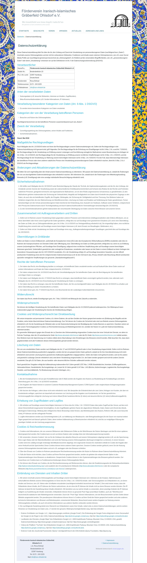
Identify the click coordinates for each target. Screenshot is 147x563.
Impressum (110, 540)
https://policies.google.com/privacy (77, 516)
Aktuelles (76, 31)
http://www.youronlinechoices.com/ (104, 335)
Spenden (63, 31)
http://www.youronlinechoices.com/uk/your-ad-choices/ (45, 469)
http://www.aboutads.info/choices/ (66, 335)
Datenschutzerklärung (110, 543)
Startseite (24, 31)
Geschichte (38, 31)
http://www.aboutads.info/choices (91, 466)
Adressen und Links (95, 31)
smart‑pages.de (118, 549)
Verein (52, 31)
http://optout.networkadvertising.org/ (31, 466)
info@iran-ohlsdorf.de (37, 87)
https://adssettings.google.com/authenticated (112, 516)
